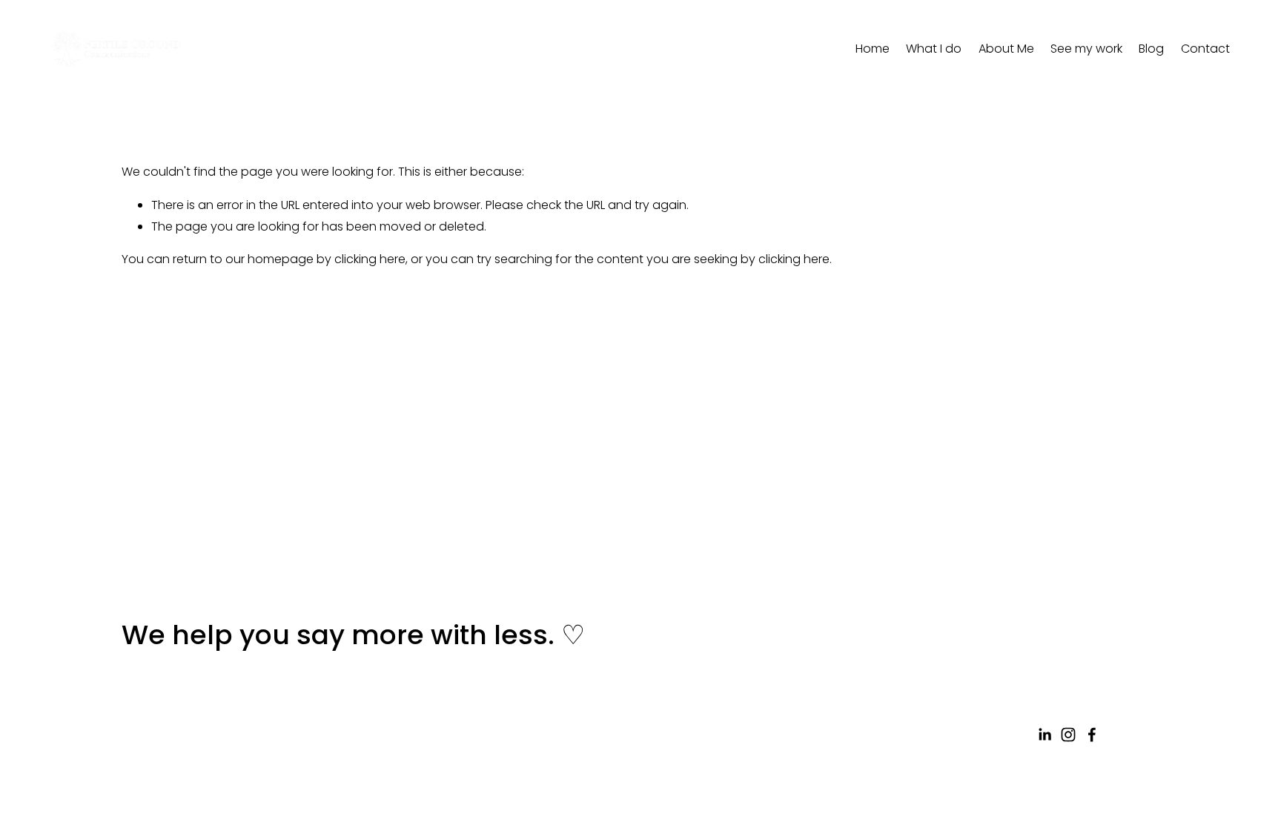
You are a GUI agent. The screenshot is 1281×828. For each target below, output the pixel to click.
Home (872, 48)
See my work (1086, 48)
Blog (1151, 48)
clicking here (370, 259)
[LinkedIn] (1044, 734)
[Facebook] (1092, 734)
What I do (933, 48)
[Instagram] (1068, 734)
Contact (1205, 48)
